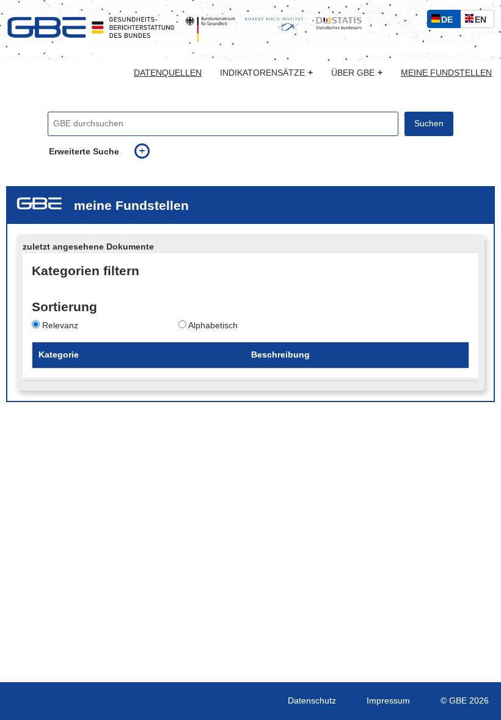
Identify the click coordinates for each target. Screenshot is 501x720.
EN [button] (483, 21)
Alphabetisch (213, 325)
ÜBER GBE (356, 72)
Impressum (388, 700)
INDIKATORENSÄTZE (266, 72)
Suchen (429, 123)
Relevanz (60, 325)
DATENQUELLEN (168, 73)
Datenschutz (312, 700)
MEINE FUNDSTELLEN (446, 73)
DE (449, 21)
